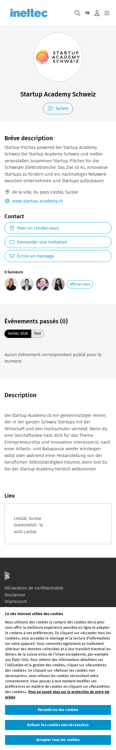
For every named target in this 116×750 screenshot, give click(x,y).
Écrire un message (35, 256)
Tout (37, 333)
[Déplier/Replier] (107, 13)
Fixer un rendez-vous (38, 228)
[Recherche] (77, 13)
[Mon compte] (97, 13)
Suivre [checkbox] (62, 108)
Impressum (15, 601)
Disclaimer (14, 595)
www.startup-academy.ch (37, 201)
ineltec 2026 (18, 333)
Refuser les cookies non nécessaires (58, 725)
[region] (58, 678)
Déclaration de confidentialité (33, 588)
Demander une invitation (42, 242)
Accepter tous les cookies (58, 740)
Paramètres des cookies (58, 710)
